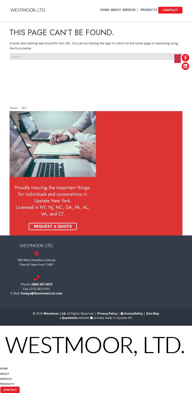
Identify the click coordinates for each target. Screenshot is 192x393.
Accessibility (133, 314)
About (4, 374)
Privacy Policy (107, 314)
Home (4, 368)
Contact (10, 390)
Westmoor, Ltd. (55, 314)
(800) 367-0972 (41, 284)
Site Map (152, 314)
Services (6, 379)
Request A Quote (53, 226)
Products (7, 384)
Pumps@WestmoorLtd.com (41, 293)
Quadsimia (70, 318)
